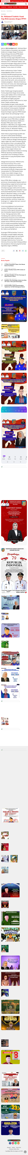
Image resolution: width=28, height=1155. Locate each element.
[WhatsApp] (15, 1143)
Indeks (13, 1147)
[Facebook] (2, 43)
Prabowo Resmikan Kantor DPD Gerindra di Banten (14, 270)
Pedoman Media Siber (14, 1149)
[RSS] (18, 1143)
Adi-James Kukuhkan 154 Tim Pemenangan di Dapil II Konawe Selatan (15, 275)
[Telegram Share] (23, 251)
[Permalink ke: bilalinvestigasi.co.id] (2, 21)
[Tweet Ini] (17, 251)
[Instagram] (8, 43)
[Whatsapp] (5, 43)
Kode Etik (18, 1147)
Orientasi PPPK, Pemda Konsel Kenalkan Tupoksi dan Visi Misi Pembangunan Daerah (14, 286)
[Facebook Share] (14, 251)
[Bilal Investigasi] (10, 4)
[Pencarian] (26, 4)
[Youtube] (13, 43)
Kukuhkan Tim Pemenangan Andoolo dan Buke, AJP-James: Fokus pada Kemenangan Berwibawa (15, 281)
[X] (11, 43)
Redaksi (9, 1147)
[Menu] (2, 4)
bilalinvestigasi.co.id (8, 21)
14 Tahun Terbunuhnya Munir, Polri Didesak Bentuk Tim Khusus (14, 265)
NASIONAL (3, 14)
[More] (16, 43)
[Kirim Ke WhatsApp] (26, 251)
